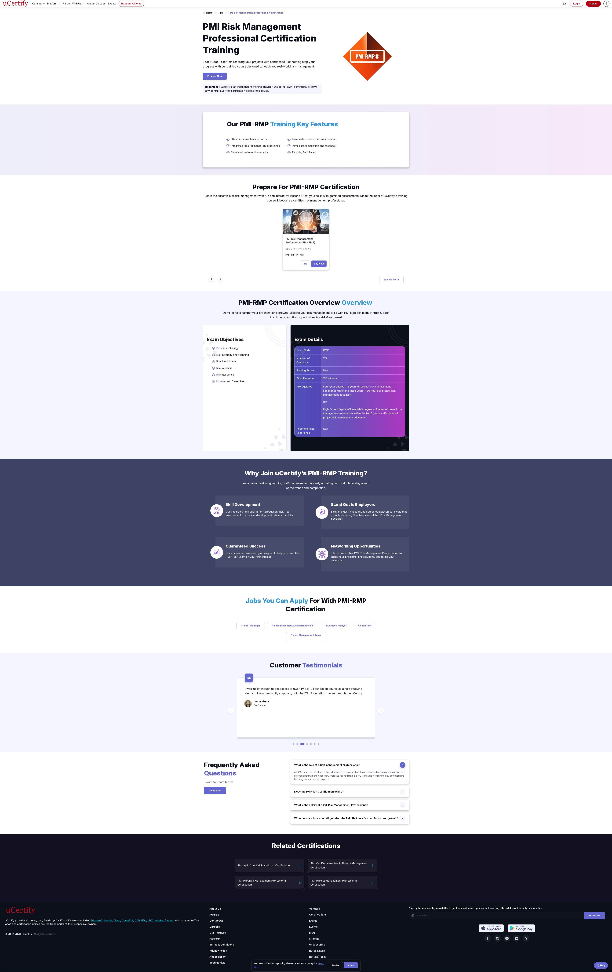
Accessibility (217, 956)
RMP (326, 350)
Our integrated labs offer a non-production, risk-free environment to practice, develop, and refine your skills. (259, 513)
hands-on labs (96, 3)
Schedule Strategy (227, 348)
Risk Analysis (224, 368)
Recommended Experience (305, 430)
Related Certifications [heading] (306, 846)
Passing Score (305, 370)
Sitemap (314, 938)
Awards (214, 914)
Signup (593, 3)
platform (52, 3)
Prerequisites (304, 386)
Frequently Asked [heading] (231, 769)
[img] (306, 221)
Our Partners (217, 932)
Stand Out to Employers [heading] (353, 504)
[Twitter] (526, 938)
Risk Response (225, 374)
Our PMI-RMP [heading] (282, 124)
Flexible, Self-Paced (304, 152)
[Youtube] (506, 938)
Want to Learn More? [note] (218, 782)
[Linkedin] (516, 938)
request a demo (131, 3)
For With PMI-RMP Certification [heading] (306, 605)
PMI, (144, 920)
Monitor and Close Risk (230, 381)
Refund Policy (317, 956)
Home (209, 12)
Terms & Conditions (221, 944)
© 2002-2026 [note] (30, 934)
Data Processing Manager (267, 723)
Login (576, 3)
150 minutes (330, 378)
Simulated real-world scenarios (249, 152)
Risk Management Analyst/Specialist (293, 625)
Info (305, 263)
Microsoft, (97, 920)
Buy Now (319, 263)
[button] (564, 4)
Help (602, 965)
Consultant (364, 625)
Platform (214, 938)
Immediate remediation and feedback (314, 145)
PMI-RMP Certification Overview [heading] (305, 302)
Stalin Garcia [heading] (262, 719)
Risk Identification (226, 361)
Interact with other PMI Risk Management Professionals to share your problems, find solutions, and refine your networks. (366, 556)
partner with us (72, 3)
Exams (313, 920)
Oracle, (108, 920)
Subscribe (594, 915)
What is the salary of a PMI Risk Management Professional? (331, 805)
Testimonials (217, 962)
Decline (335, 965)
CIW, (137, 920)
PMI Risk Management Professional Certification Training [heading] (260, 38)
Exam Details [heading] (308, 339)
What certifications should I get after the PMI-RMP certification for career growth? (346, 818)
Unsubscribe (317, 944)
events (112, 3)
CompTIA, (128, 920)
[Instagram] (497, 938)
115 (325, 358)
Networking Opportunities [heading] (355, 546)
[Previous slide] (211, 279)
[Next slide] (220, 279)
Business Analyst (336, 625)
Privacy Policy (218, 950)
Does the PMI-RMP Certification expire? (319, 791)
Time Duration (305, 378)
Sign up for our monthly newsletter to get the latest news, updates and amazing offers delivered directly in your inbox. (476, 908)
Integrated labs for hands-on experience (255, 145)
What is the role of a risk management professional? (327, 765)
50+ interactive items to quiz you (250, 139)
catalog (37, 3)
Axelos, (169, 920)
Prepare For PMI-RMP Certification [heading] (306, 187)
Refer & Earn (317, 950)
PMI (221, 12)
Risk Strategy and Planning (232, 354)
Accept (350, 965)
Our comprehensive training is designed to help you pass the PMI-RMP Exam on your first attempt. (262, 554)
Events (313, 926)
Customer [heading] (306, 665)
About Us (215, 908)
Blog (312, 932)
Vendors (314, 908)
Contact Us (215, 790)
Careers (214, 926)
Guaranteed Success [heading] (246, 546)
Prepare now (214, 76)
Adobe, (159, 920)
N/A (325, 370)
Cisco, (117, 920)
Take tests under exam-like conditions (315, 139)
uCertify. (27, 934)
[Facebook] (487, 938)
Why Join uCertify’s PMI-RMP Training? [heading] (306, 473)
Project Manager (250, 625)
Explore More (391, 279)
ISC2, (151, 920)
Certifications (318, 914)
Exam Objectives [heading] (225, 339)
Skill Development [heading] (243, 504)
